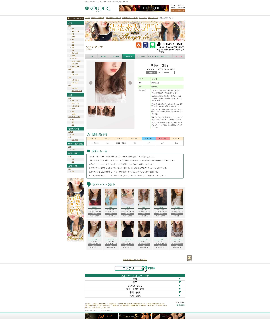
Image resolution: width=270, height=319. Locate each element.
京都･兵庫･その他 (74, 117)
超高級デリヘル (113, 303)
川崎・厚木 (75, 74)
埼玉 (69, 77)
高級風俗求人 (134, 305)
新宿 (73, 34)
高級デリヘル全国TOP (97, 18)
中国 (69, 156)
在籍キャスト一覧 (153, 18)
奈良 (73, 125)
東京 (69, 26)
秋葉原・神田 (75, 66)
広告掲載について (162, 305)
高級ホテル (126, 305)
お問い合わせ (181, 7)
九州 (69, 169)
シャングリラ (143, 18)
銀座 (73, 45)
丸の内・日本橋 (76, 61)
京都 (73, 119)
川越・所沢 (75, 83)
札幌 (73, 134)
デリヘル (173, 5)
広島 (73, 162)
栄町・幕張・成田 (77, 91)
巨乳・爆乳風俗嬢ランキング (93, 305)
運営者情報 (142, 305)
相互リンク (88, 307)
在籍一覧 (128, 56)
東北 (69, 137)
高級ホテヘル (106, 305)
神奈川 (70, 69)
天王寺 (73, 108)
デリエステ (181, 5)
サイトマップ (105, 307)
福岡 (73, 171)
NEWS (103, 56)
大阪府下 (74, 114)
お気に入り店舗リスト (177, 10)
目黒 (73, 42)
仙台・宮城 (75, 140)
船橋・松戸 (75, 88)
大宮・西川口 (75, 80)
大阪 (69, 98)
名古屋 (73, 149)
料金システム (166, 56)
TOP (91, 56)
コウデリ (87, 18)
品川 (73, 39)
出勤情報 (116, 56)
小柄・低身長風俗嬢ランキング (155, 303)
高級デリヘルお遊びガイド (100, 303)
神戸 (73, 122)
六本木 (73, 37)
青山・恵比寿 (75, 31)
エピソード (141, 56)
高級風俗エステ (117, 305)
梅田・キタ (75, 100)
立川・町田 (75, 58)
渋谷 (73, 28)
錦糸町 (73, 55)
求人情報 (173, 7)
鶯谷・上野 (75, 53)
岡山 (73, 159)
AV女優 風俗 (122, 303)
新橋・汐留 (75, 64)
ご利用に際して (151, 305)
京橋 (73, 111)
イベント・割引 (154, 56)
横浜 (73, 72)
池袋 (73, 47)
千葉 (69, 85)
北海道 (70, 132)
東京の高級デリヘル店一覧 (113, 18)
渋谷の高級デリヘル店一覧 (130, 18)
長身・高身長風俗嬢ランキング (136, 303)
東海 (69, 147)
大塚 (73, 50)
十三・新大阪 (75, 106)
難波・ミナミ (75, 103)
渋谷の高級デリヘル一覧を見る (135, 260)
